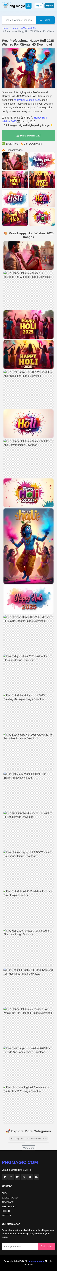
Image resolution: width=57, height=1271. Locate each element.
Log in (38, 5)
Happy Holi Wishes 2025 (24, 28)
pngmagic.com (20, 1162)
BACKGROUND (10, 1198)
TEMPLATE (7, 1202)
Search (46, 20)
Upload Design (28, 6)
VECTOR (6, 1215)
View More (28, 1148)
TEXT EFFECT (9, 1206)
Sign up (49, 5)
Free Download (30, 135)
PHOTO (6, 1211)
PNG (4, 1193)
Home (5, 28)
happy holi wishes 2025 (27, 100)
